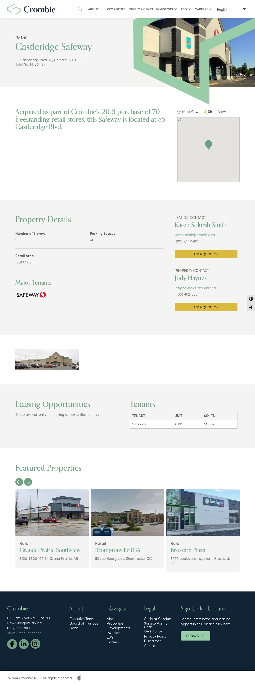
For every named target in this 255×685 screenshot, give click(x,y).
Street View (217, 111)
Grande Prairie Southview (50, 550)
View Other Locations (24, 632)
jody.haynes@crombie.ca (195, 287)
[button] (80, 9)
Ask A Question (206, 254)
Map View (190, 111)
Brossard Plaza (188, 550)
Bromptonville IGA (117, 550)
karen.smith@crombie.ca (195, 234)
